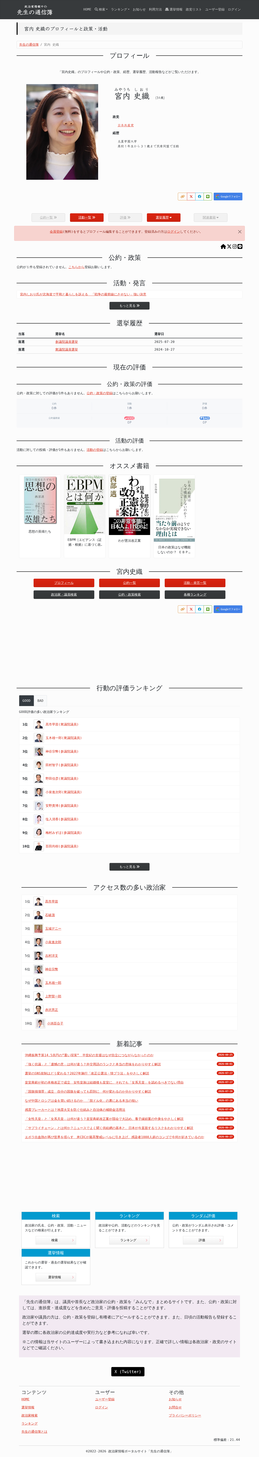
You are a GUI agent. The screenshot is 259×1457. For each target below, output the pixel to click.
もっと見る (127, 306)
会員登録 (56, 232)
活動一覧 (84, 217)
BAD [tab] (40, 701)
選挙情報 (176, 9)
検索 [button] (102, 9)
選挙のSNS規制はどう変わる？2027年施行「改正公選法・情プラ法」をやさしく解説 (87, 1073)
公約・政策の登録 (100, 393)
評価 (202, 1240)
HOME (87, 9)
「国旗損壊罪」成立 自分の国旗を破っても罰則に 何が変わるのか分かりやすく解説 (88, 1091)
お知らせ (139, 9)
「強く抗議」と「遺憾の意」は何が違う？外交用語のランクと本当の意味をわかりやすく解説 (93, 1064)
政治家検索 (29, 1415)
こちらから (76, 267)
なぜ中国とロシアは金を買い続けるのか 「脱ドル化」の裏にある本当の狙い (81, 1101)
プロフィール (64, 583)
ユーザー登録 (215, 9)
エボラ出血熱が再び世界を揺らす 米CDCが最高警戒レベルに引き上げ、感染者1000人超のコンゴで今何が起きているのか (114, 1137)
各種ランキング (195, 594)
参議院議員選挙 (66, 342)
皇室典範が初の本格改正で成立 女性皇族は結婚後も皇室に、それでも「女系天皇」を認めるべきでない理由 (104, 1082)
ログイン (234, 9)
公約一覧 (129, 583)
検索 (54, 1240)
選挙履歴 (162, 217)
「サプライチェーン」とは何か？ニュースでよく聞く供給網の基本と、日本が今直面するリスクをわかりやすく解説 (109, 1128)
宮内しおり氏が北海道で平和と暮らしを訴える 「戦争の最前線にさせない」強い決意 (83, 294)
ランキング (128, 1240)
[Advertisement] (129, 645)
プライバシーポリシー (185, 1415)
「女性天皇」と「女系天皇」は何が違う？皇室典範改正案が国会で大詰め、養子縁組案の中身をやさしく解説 (104, 1119)
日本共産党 (126, 125)
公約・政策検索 (129, 594)
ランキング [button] (119, 9)
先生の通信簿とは (34, 1432)
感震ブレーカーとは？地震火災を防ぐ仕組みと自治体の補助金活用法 (75, 1110)
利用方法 (155, 9)
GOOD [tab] (26, 701)
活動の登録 (95, 450)
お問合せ (175, 1407)
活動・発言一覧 (195, 583)
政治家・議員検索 (64, 594)
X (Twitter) (128, 1371)
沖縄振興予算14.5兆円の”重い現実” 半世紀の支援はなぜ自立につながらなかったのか (89, 1055)
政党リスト (194, 9)
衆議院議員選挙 (66, 349)
